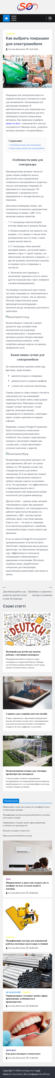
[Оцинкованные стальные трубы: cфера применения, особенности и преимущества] (27, 971)
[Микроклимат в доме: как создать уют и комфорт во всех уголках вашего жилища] (27, 858)
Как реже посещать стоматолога (16, 830)
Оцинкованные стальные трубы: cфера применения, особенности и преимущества (24, 824)
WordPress (44, 1074)
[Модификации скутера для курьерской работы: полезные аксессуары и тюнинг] (27, 916)
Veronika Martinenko (17, 49)
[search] (50, 18)
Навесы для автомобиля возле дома (17, 835)
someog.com (27, 1070)
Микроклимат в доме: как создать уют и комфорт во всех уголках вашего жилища (26, 808)
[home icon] (6, 18)
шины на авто (13, 123)
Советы (10, 34)
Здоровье (11, 1050)
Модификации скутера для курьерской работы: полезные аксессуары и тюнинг (26, 816)
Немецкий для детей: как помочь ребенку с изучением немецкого (23, 653)
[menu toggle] (13, 18)
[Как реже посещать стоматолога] (27, 1029)
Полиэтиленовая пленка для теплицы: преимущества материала (26, 772)
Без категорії (13, 992)
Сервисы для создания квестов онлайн (26, 713)
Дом (8, 879)
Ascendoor (17, 1074)
